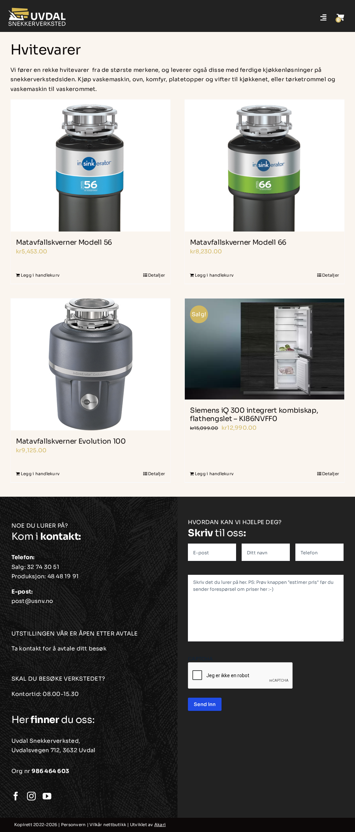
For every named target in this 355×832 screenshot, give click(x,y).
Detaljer (156, 275)
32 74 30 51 (43, 567)
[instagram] (31, 796)
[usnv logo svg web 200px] (37, 9)
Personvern (73, 824)
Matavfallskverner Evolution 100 (71, 441)
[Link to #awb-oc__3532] (340, 17)
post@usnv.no (32, 601)
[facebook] (15, 796)
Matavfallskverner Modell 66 (238, 242)
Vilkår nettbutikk (107, 824)
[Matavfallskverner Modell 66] (264, 166)
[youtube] (47, 796)
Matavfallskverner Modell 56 (64, 242)
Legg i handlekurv (40, 275)
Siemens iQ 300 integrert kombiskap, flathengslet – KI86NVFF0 (254, 414)
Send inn (205, 704)
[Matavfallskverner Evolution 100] (90, 364)
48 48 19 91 (63, 576)
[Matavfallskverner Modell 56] (90, 166)
